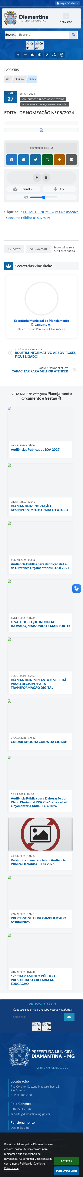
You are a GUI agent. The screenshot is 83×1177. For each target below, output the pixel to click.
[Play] (37, 177)
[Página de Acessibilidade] (61, 55)
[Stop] (46, 177)
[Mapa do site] (54, 55)
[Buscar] (73, 35)
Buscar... (10, 35)
